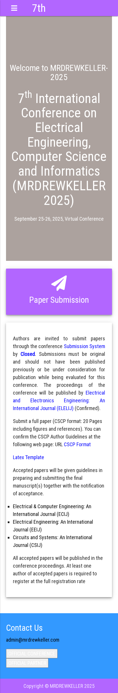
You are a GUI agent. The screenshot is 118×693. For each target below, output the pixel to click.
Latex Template (28, 457)
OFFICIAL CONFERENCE (31, 654)
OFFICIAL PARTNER (27, 663)
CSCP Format (77, 444)
